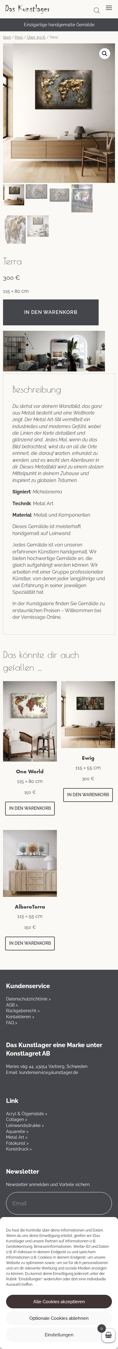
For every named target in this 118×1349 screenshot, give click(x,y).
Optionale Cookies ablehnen (59, 1318)
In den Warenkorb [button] (30, 808)
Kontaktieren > (20, 1016)
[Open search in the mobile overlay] (97, 11)
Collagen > (16, 1119)
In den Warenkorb (50, 312)
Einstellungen (59, 1335)
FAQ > (11, 1022)
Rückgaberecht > (23, 1010)
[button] (104, 53)
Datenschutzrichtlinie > (28, 999)
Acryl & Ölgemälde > (26, 1113)
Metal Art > (17, 1137)
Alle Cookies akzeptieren (59, 1301)
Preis (19, 37)
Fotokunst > (17, 1143)
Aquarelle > (17, 1131)
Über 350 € (36, 37)
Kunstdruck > (19, 1149)
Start (7, 37)
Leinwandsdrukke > (25, 1125)
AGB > (12, 1005)
